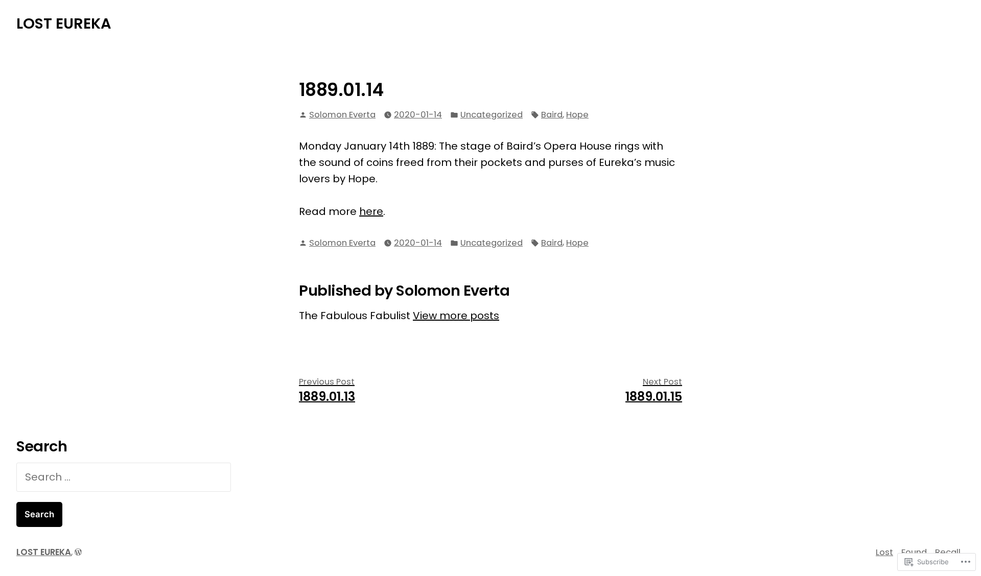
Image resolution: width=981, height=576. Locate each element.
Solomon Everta (342, 115)
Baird (552, 115)
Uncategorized (491, 115)
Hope (577, 115)
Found (914, 552)
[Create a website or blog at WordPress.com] (78, 552)
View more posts (456, 315)
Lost (884, 552)
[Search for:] (123, 477)
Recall (948, 552)
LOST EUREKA (63, 23)
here (371, 211)
